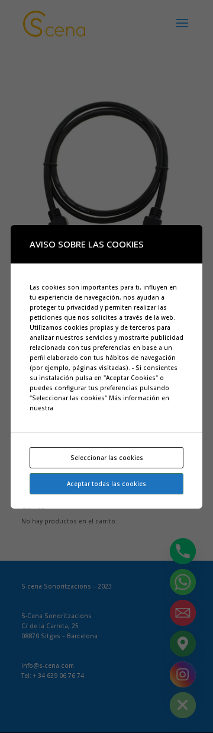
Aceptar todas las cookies (106, 484)
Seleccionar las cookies (106, 458)
